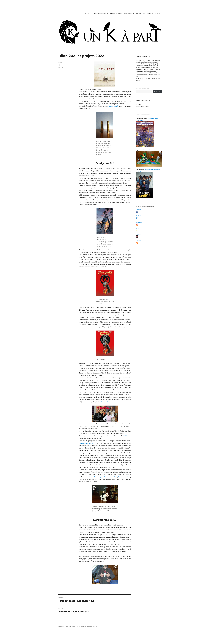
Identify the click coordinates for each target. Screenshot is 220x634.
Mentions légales (70, 626)
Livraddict (138, 234)
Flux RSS (138, 240)
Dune (128, 477)
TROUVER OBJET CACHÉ (142, 89)
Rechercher (157, 91)
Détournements (116, 13)
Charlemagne (98, 477)
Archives (138, 104)
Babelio (138, 228)
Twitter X (138, 216)
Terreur (106, 477)
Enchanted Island (148, 150)
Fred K (157, 13)
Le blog (60, 67)
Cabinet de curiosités (143, 13)
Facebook (138, 209)
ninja (85, 477)
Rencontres (128, 13)
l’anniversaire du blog (87, 443)
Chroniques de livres (99, 13)
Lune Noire (113, 477)
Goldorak (121, 477)
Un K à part (61, 626)
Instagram (139, 222)
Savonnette (104, 402)
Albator (90, 477)
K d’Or (125, 436)
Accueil (86, 13)
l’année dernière (113, 106)
